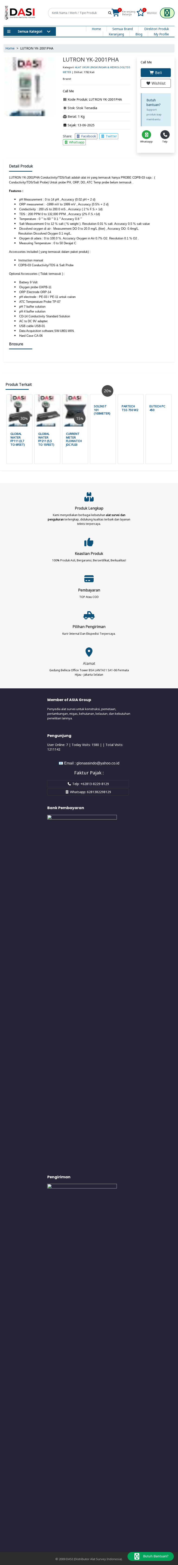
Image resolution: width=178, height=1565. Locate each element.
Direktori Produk (156, 29)
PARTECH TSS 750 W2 (130, 408)
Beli (158, 72)
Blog (138, 34)
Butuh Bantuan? (155, 1556)
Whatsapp (76, 142)
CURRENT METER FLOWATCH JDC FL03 (74, 439)
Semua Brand (122, 29)
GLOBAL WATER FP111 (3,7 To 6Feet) (17, 439)
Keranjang (116, 34)
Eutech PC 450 (157, 408)
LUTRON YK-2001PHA (91, 59)
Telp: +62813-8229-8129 (90, 784)
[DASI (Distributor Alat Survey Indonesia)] (19, 13)
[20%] (103, 396)
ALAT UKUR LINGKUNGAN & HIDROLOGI (99, 67)
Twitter (111, 136)
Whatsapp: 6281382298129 (90, 792)
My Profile (161, 34)
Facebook (88, 136)
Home (96, 29)
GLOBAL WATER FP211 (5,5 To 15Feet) (46, 439)
